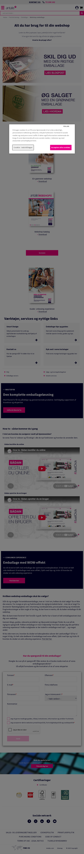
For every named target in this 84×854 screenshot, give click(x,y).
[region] (42, 138)
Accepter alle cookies (60, 147)
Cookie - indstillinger (23, 147)
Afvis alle (66, 126)
